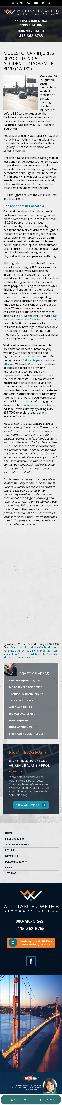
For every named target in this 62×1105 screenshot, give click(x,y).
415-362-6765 (31, 35)
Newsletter (13, 856)
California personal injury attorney (29, 362)
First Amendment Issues (26, 733)
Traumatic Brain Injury (26, 693)
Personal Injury (16, 861)
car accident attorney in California (30, 317)
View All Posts (27, 805)
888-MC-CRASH (31, 31)
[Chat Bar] (31, 1099)
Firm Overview (14, 838)
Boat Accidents (20, 727)
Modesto (40, 654)
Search (49, 3)
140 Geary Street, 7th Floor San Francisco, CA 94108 (35, 943)
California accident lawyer (39, 405)
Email (36, 3)
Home (8, 833)
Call (28, 3)
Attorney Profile (17, 844)
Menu (19, 3)
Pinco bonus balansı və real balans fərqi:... (31, 763)
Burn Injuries (18, 720)
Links (8, 867)
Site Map (11, 873)
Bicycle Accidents (22, 713)
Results (10, 850)
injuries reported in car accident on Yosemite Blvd (30, 652)
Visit (43, 3)
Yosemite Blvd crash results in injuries (30, 655)
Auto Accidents (20, 707)
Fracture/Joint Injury (25, 680)
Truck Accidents (21, 700)
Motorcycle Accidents (25, 687)
